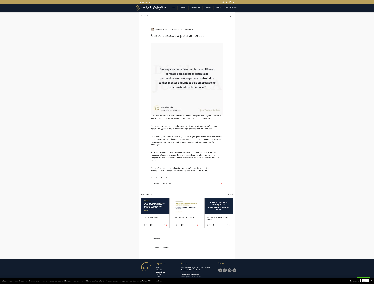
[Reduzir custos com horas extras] (219, 206)
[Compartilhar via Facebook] (152, 177)
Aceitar (365, 281)
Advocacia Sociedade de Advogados (152, 9)
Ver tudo (230, 194)
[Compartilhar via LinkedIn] (161, 177)
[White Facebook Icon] (227, 2)
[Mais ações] (222, 29)
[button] (173, 8)
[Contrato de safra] (155, 206)
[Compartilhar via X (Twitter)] (157, 177)
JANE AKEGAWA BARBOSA (154, 7)
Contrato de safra (151, 217)
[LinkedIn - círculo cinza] (234, 270)
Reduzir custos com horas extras (217, 218)
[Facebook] (225, 270)
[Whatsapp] (223, 2)
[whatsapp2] (220, 270)
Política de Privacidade (155, 281)
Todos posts (144, 16)
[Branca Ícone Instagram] (230, 2)
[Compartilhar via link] (166, 177)
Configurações (354, 281)
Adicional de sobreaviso (185, 217)
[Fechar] (371, 280)
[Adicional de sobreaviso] (187, 206)
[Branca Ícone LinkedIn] (234, 2)
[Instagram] (230, 270)
